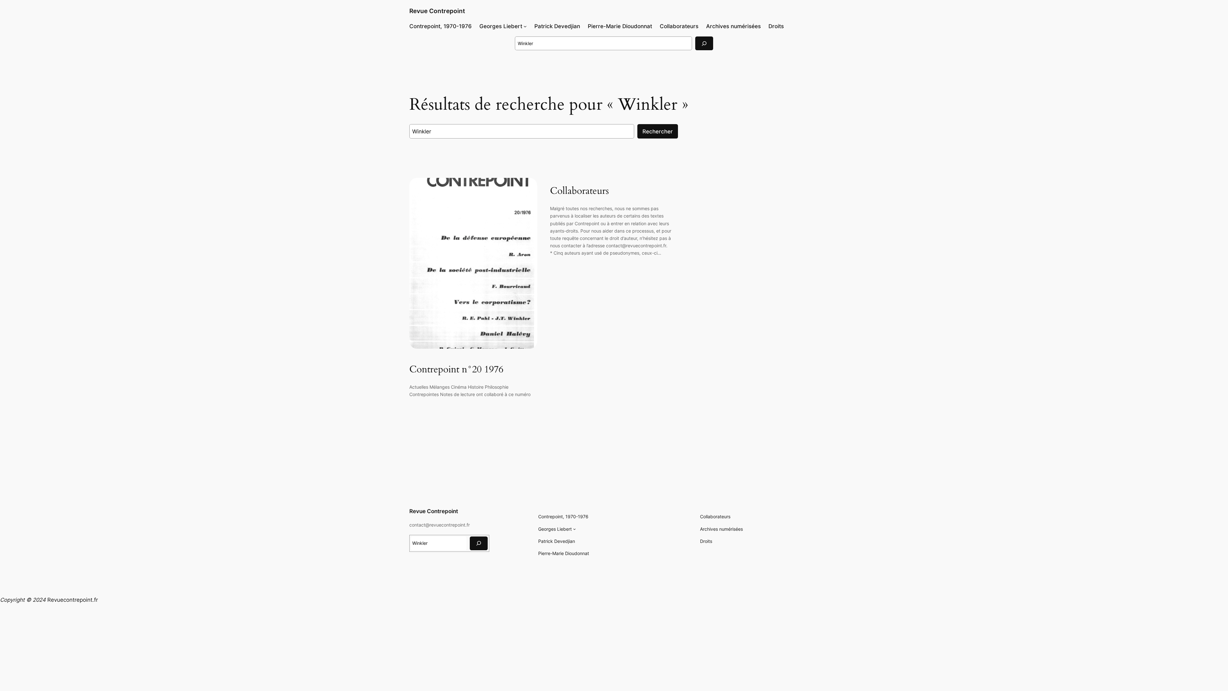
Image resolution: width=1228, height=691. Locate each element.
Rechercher (657, 131)
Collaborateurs (579, 191)
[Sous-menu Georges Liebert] (525, 26)
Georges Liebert (500, 26)
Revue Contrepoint (437, 11)
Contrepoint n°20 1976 (456, 370)
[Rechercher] (704, 43)
